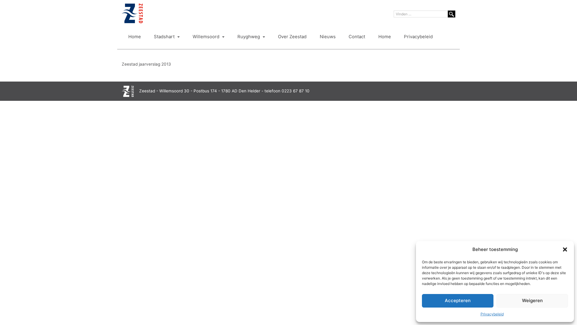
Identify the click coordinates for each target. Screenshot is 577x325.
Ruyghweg (249, 36)
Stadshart (165, 36)
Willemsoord (207, 36)
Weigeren (532, 300)
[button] (565, 249)
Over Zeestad (292, 36)
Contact (357, 36)
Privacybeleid (492, 314)
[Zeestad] (132, 13)
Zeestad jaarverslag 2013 (146, 64)
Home (134, 36)
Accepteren (458, 300)
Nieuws (328, 36)
